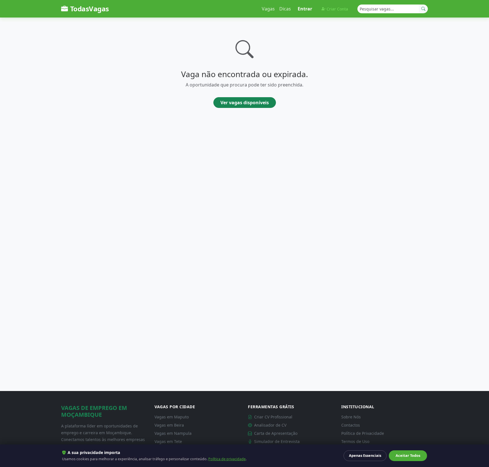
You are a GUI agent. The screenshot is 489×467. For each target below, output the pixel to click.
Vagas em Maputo (172, 417)
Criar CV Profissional (272, 417)
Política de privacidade (227, 459)
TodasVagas (89, 8)
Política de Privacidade (362, 433)
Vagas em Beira (169, 425)
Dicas (285, 9)
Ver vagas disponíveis (244, 102)
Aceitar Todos (408, 455)
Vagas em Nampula (173, 433)
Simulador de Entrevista (276, 441)
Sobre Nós (351, 417)
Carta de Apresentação (275, 433)
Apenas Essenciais (365, 455)
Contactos (350, 425)
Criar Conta (337, 9)
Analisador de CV (269, 425)
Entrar (305, 9)
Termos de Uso (355, 441)
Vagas (268, 9)
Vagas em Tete (168, 441)
